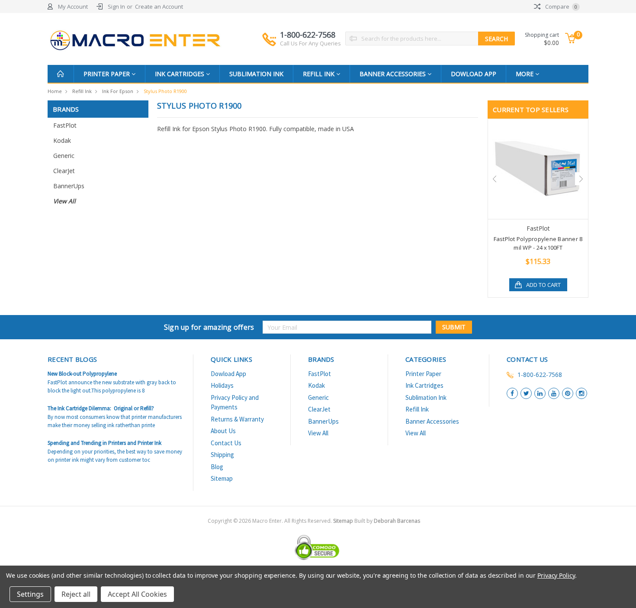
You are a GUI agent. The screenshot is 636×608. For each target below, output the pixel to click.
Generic (63, 155)
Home (55, 91)
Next (581, 178)
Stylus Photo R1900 (165, 91)
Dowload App (473, 74)
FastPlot (65, 125)
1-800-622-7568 (310, 38)
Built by (387, 520)
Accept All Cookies (137, 594)
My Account (73, 6)
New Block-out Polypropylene (82, 373)
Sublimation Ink (256, 74)
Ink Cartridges (180, 74)
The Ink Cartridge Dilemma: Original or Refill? (101, 408)
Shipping (222, 454)
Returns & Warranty (237, 419)
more (525, 74)
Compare (560, 6)
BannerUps (68, 186)
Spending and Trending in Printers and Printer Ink (104, 443)
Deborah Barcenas (397, 520)
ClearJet (64, 171)
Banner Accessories (393, 74)
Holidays (222, 385)
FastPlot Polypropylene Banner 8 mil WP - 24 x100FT (538, 243)
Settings (30, 594)
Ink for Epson (117, 91)
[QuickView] (531, 169)
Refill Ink (319, 74)
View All (64, 201)
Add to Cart (543, 285)
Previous (494, 178)
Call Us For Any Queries (310, 43)
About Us (223, 431)
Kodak (62, 140)
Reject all (75, 594)
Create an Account (159, 6)
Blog (217, 467)
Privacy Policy (556, 575)
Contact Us (226, 443)
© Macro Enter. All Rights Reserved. (326, 520)
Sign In (116, 6)
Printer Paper (108, 74)
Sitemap (222, 478)
